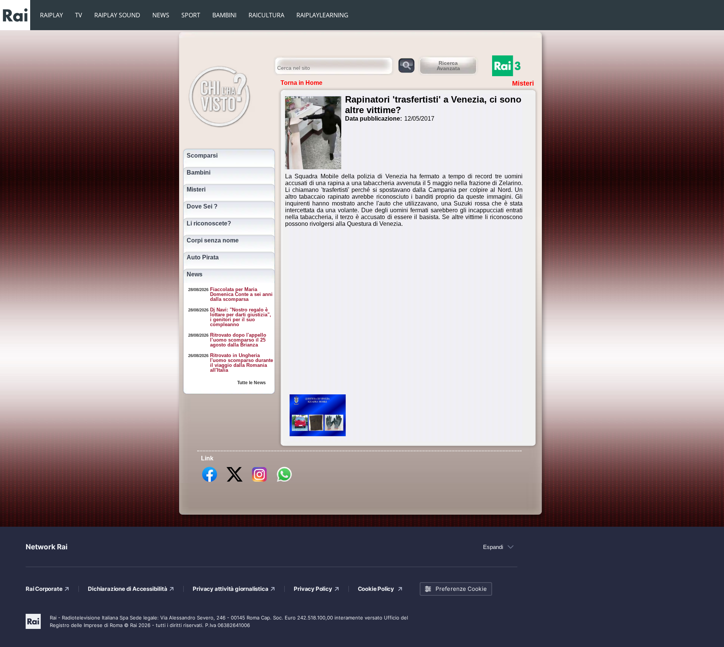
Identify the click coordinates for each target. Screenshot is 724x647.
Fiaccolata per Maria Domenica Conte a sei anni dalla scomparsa (241, 294)
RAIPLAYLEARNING (322, 15)
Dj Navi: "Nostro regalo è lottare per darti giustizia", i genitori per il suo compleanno (240, 317)
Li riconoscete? (209, 224)
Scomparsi (202, 156)
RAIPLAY (51, 15)
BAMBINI (224, 15)
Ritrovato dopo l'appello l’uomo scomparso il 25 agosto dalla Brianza (238, 340)
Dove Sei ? (202, 207)
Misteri (196, 190)
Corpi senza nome (213, 241)
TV (78, 15)
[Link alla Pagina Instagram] (259, 481)
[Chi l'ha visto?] (227, 95)
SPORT (190, 15)
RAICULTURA (266, 15)
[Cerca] (406, 65)
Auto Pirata (203, 258)
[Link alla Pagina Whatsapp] (284, 481)
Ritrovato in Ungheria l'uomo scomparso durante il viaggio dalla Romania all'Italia (241, 363)
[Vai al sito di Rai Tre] (514, 65)
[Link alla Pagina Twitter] (234, 481)
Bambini (198, 173)
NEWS (160, 15)
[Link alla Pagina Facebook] (209, 481)
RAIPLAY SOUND (117, 15)
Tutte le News (251, 382)
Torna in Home (301, 83)
